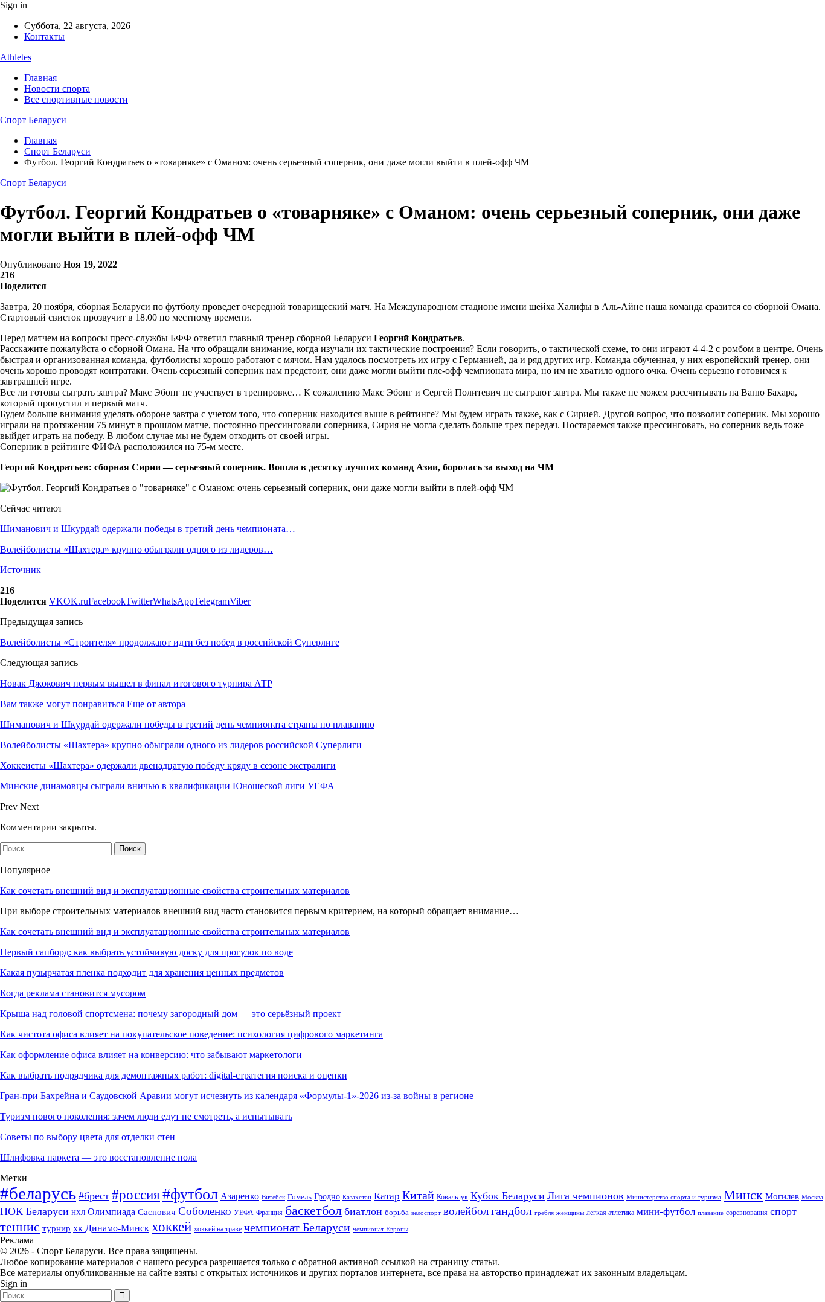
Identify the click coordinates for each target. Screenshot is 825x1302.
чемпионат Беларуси (297, 1227)
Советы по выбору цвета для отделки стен (87, 1137)
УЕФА (244, 1212)
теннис (20, 1226)
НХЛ (78, 1212)
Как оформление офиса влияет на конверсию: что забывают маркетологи (151, 1055)
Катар (387, 1196)
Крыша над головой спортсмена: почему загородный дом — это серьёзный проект (170, 1014)
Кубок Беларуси (507, 1196)
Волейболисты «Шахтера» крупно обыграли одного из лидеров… (136, 549)
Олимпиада (111, 1212)
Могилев (782, 1196)
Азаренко (239, 1196)
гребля (544, 1212)
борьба (397, 1212)
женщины (570, 1212)
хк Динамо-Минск (111, 1228)
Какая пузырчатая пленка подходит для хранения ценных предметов (142, 972)
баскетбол (313, 1211)
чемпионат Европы (380, 1229)
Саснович (157, 1212)
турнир (56, 1228)
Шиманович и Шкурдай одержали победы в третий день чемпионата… (147, 529)
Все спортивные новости (76, 99)
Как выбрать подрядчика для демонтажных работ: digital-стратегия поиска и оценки (173, 1075)
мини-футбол (666, 1211)
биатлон (363, 1211)
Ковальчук (452, 1197)
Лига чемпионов (585, 1196)
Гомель (299, 1196)
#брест (94, 1196)
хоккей (171, 1226)
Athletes (15, 57)
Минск (743, 1194)
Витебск (273, 1197)
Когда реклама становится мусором (73, 993)
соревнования (747, 1212)
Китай (418, 1195)
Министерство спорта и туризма (673, 1197)
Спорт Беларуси (33, 120)
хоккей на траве (218, 1229)
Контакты (44, 36)
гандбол (511, 1210)
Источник (20, 570)
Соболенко (204, 1211)
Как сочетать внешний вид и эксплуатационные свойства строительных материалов (175, 890)
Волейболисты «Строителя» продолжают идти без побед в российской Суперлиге (169, 642)
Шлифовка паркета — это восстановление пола (98, 1157)
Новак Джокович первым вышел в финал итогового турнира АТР (136, 683)
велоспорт (426, 1213)
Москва (812, 1197)
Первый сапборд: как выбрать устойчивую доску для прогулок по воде (146, 952)
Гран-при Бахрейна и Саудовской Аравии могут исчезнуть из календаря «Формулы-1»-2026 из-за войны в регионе (236, 1096)
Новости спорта (57, 88)
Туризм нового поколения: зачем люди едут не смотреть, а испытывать (146, 1116)
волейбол (466, 1211)
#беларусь (38, 1193)
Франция (269, 1212)
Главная (40, 77)
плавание (711, 1213)
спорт (783, 1211)
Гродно (327, 1196)
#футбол (190, 1194)
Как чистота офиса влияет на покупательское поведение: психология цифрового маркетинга (191, 1034)
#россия (136, 1194)
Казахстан (356, 1197)
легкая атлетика (610, 1212)
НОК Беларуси (34, 1211)
